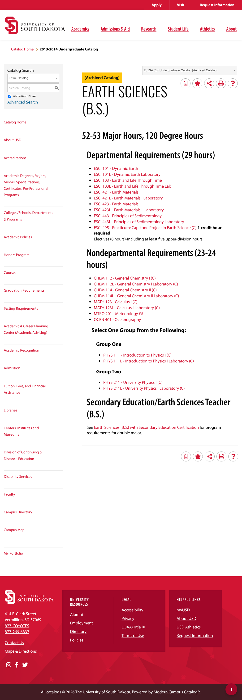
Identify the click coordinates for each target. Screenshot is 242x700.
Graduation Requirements (24, 290)
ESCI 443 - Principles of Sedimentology (128, 215)
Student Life (178, 28)
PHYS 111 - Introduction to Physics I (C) (137, 355)
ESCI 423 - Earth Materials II (117, 204)
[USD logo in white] (29, 602)
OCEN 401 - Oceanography (117, 319)
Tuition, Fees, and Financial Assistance (25, 389)
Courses (10, 272)
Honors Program (17, 255)
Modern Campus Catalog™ (177, 692)
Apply (157, 5)
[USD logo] (35, 28)
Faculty (9, 494)
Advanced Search (22, 102)
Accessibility (132, 610)
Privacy (127, 618)
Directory (78, 631)
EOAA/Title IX (133, 627)
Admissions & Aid (115, 28)
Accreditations (15, 158)
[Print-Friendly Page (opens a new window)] (221, 83)
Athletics (207, 28)
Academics (80, 28)
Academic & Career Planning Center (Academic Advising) (26, 329)
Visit (180, 5)
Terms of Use (132, 635)
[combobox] (190, 70)
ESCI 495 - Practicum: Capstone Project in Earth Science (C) (145, 227)
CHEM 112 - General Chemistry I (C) (125, 278)
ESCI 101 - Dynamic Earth (116, 168)
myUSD (183, 610)
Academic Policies (18, 237)
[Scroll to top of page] (231, 689)
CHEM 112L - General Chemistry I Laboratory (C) (136, 284)
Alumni (76, 614)
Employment (81, 623)
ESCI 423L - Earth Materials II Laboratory (129, 209)
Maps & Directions (21, 651)
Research (148, 28)
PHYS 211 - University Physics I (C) (132, 382)
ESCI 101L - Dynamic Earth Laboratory (127, 174)
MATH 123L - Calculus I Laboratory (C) (127, 307)
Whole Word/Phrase (24, 96)
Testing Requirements (21, 308)
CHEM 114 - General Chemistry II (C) (125, 290)
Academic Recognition (21, 350)
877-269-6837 (17, 631)
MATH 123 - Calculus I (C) (115, 301)
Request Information (217, 5)
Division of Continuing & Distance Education (23, 455)
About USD (12, 140)
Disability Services (18, 476)
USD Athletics (189, 627)
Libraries (10, 410)
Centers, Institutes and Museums (21, 431)
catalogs (53, 692)
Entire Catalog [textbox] (18, 78)
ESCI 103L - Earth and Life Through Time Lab (132, 186)
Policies (76, 640)
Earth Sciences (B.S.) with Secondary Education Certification (146, 427)
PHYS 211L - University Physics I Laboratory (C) (144, 388)
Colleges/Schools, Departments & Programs (28, 215)
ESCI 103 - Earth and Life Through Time (128, 180)
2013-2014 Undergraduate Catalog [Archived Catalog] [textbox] (180, 70)
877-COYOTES (17, 625)
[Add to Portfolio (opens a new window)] (197, 83)
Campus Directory (18, 512)
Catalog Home (22, 49)
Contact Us (14, 642)
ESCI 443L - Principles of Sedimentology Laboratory (139, 221)
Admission (12, 368)
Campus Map (14, 530)
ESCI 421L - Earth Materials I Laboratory (128, 198)
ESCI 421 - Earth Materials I (117, 192)
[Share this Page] (209, 83)
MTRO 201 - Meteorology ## (118, 313)
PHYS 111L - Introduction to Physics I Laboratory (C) (148, 361)
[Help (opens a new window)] (233, 83)
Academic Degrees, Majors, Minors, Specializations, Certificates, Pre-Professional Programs (26, 185)
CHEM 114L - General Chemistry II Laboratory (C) (136, 295)
